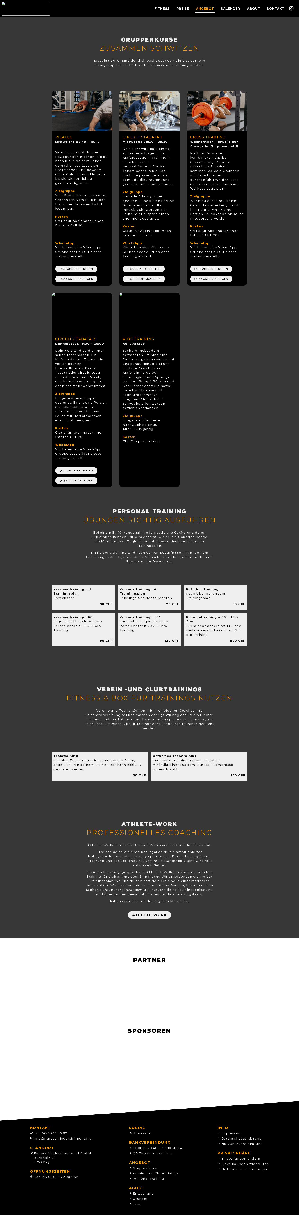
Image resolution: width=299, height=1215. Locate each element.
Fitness (162, 9)
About (253, 9)
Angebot (205, 9)
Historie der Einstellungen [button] (245, 1169)
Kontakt (275, 9)
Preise (182, 9)
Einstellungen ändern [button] (240, 1158)
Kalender (230, 9)
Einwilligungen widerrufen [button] (245, 1164)
